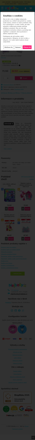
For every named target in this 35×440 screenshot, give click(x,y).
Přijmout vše (27, 47)
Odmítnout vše (8, 47)
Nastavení (18, 47)
